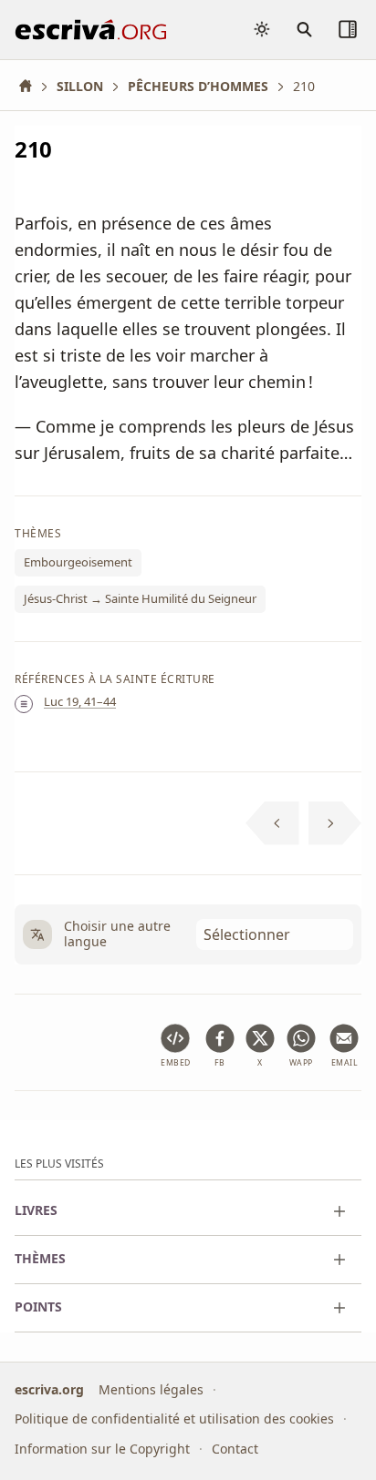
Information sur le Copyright (102, 1448)
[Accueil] (32, 86)
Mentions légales (151, 1389)
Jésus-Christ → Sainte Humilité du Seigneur (140, 598)
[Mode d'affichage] (262, 29)
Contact (235, 1448)
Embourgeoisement (78, 562)
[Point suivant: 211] (335, 823)
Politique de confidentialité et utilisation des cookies (174, 1418)
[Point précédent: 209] (272, 823)
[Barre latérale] (347, 29)
